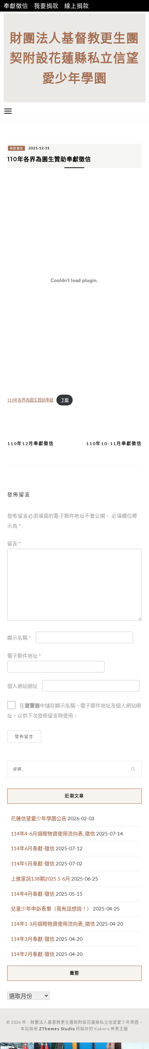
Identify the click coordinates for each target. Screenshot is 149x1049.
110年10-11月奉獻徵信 (114, 443)
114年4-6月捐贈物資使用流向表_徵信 (53, 833)
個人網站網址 (22, 686)
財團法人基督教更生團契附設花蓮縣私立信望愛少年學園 (74, 57)
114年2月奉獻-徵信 (33, 954)
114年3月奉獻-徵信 (33, 939)
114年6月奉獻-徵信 (33, 848)
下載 (65, 400)
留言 (14, 543)
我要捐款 (46, 5)
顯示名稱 (19, 638)
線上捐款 (76, 5)
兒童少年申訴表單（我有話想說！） (51, 908)
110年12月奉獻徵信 (30, 443)
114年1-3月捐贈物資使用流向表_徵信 (53, 924)
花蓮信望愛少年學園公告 (39, 818)
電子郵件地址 (24, 656)
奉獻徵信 (16, 5)
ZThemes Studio (57, 1028)
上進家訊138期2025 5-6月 (40, 878)
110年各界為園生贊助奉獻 (30, 400)
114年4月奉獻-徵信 (33, 894)
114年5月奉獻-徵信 (33, 863)
